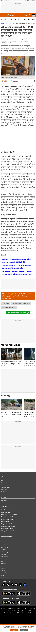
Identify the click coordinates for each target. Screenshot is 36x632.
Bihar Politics (5, 303)
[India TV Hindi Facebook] (27, 0)
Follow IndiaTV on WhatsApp (17, 312)
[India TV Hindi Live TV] (33, 15)
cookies (30, 627)
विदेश (15, 19)
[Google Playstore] (9, 594)
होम (1, 19)
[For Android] (9, 603)
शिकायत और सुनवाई (5, 487)
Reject (24, 630)
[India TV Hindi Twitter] (28, 0)
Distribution (29, 613)
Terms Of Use (12, 610)
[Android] (25, 0)
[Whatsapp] (31, 81)
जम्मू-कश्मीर (3, 573)
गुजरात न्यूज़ (3, 563)
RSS (18, 613)
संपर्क (2, 480)
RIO (23, 613)
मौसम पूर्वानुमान (4, 500)
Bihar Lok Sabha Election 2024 (21, 303)
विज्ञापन (2, 485)
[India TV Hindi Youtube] (30, 0)
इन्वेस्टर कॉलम (4, 489)
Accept (14, 630)
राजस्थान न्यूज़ (4, 561)
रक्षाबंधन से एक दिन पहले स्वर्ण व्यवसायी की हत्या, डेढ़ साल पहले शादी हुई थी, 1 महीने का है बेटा (11, 363)
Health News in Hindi (7, 528)
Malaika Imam (27, 39)
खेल (25, 19)
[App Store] (23, 594)
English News (5, 492)
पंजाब (2, 566)
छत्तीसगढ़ (3, 570)
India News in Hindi (6, 510)
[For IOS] (23, 603)
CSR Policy (31, 610)
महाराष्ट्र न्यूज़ (4, 559)
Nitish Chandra (13, 39)
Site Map (4, 610)
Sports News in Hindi (7, 517)
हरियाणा (3, 568)
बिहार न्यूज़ (3, 554)
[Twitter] (8, 584)
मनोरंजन (20, 19)
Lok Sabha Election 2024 (9, 307)
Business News (5, 521)
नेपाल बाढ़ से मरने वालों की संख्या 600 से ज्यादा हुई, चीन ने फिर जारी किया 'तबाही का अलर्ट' (11, 414)
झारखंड (3, 575)
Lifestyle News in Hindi (7, 531)
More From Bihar (10, 344)
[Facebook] (3, 584)
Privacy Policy (22, 610)
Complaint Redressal (9, 613)
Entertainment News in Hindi (9, 514)
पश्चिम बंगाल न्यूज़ (5, 552)
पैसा (29, 19)
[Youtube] (16, 584)
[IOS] (24, 0)
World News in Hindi (6, 512)
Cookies (4, 626)
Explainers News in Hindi (8, 526)
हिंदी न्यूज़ (10, 294)
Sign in (33, 0)
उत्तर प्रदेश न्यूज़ (4, 547)
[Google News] (5, 81)
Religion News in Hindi (7, 524)
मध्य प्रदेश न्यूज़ (4, 556)
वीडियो (5, 19)
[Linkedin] (20, 584)
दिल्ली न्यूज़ (3, 549)
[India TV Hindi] (10, 15)
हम (1, 482)
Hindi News (4, 23)
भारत (10, 19)
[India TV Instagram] (12, 584)
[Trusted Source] (14, 81)
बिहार (10, 23)
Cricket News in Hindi (7, 519)
